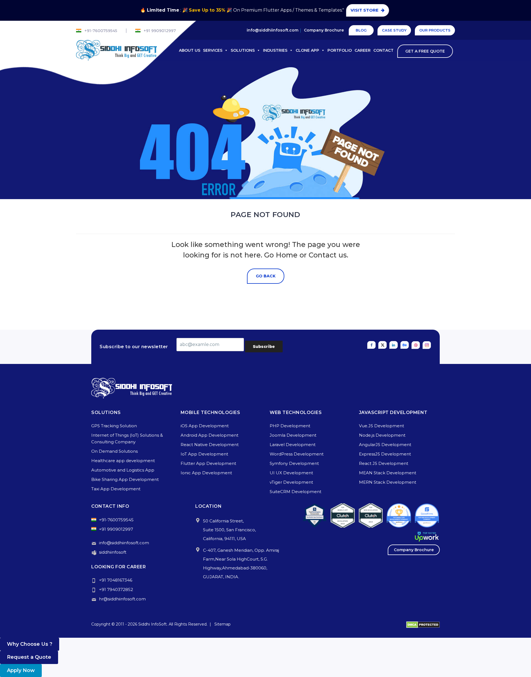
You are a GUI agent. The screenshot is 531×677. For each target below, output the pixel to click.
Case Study (394, 30)
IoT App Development (204, 454)
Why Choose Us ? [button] (29, 644)
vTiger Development (291, 482)
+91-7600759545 (100, 31)
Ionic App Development (206, 472)
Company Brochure (324, 30)
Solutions (243, 50)
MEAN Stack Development (387, 472)
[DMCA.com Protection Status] (423, 624)
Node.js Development (382, 435)
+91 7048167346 (115, 580)
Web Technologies (296, 412)
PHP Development (290, 425)
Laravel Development (293, 444)
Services (212, 50)
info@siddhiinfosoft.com (272, 30)
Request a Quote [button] (29, 657)
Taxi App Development (115, 488)
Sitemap (222, 624)
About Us (189, 50)
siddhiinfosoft (112, 552)
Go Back (265, 276)
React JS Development (383, 463)
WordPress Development (297, 454)
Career (363, 50)
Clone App (307, 50)
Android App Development (209, 435)
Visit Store (365, 10)
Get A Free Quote (426, 51)
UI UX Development (291, 472)
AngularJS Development (385, 444)
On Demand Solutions (114, 451)
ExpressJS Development (385, 454)
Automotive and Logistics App (122, 470)
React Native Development (210, 444)
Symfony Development (294, 463)
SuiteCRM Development (295, 491)
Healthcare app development (123, 460)
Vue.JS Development (381, 425)
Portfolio (339, 50)
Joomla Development (293, 435)
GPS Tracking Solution (114, 425)
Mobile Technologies (210, 412)
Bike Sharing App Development (125, 479)
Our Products (435, 30)
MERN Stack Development (387, 482)
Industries (275, 50)
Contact (383, 50)
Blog (361, 30)
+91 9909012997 (160, 31)
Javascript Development (393, 412)
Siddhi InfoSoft (152, 624)
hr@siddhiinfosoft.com (122, 599)
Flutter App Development (208, 463)
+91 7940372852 (116, 589)
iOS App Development (205, 425)
